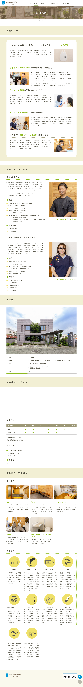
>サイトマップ (8, 683)
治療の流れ (66, 3)
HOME (40, 20)
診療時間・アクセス (55, 3)
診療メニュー (44, 3)
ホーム (29, 3)
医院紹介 (36, 3)
